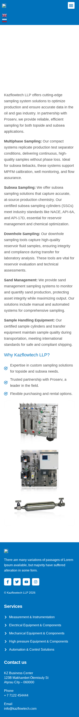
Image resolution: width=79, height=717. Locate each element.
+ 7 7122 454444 (16, 695)
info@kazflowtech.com (20, 708)
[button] (71, 5)
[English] (4, 15)
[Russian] (4, 20)
